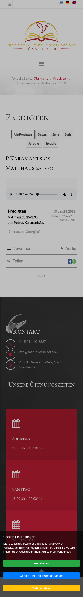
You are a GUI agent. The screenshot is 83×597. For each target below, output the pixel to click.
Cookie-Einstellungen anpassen (42, 575)
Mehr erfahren (42, 588)
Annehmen (41, 563)
